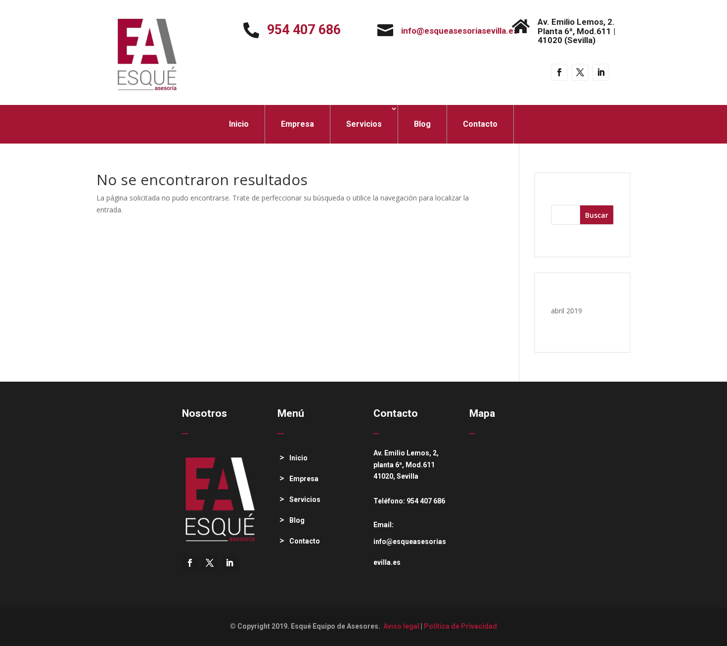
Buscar (596, 215)
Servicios (364, 124)
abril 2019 (566, 310)
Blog (422, 124)
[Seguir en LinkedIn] (600, 72)
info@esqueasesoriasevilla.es (459, 31)
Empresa (297, 124)
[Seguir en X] (580, 72)
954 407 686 (304, 30)
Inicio (239, 124)
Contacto (480, 124)
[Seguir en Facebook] (559, 72)
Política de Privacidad (460, 626)
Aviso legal (401, 626)
